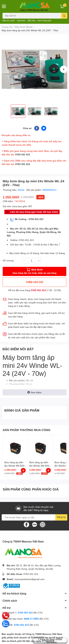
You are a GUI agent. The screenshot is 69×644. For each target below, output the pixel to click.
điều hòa (31, 20)
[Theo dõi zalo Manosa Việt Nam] (34, 524)
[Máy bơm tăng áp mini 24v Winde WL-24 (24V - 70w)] (34, 69)
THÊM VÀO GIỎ (34, 282)
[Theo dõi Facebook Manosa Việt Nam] (26, 524)
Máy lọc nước (9, 20)
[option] (34, 69)
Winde (21, 189)
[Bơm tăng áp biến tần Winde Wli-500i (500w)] (40, 447)
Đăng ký (61, 517)
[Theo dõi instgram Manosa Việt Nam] (42, 524)
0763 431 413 (22, 154)
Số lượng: (8, 260)
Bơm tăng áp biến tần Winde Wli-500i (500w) (39, 465)
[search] (64, 16)
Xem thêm (36, 392)
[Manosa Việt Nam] (34, 6)
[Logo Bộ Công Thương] (11, 585)
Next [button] (63, 69)
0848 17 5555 (31, 618)
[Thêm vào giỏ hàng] (23, 470)
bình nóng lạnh (44, 20)
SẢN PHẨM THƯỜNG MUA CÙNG (26, 430)
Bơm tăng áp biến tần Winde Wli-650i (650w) (14, 465)
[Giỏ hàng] (62, 6)
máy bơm (21, 20)
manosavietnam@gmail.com (29, 579)
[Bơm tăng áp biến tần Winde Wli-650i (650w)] (15, 447)
